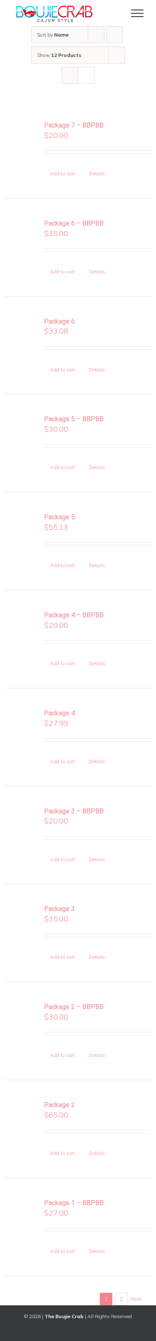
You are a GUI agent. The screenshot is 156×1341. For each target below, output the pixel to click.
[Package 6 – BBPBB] (21, 236)
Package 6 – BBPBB (74, 223)
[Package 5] (21, 530)
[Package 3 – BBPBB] (21, 824)
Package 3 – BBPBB (74, 811)
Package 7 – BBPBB (74, 125)
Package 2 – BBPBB (74, 1007)
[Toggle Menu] (137, 13)
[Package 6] (21, 334)
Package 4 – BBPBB (74, 615)
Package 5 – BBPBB (74, 419)
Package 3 (59, 909)
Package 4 (59, 713)
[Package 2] (21, 1118)
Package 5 (59, 517)
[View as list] (86, 75)
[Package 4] (21, 726)
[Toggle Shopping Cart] (109, 13)
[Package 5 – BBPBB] (21, 432)
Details (97, 173)
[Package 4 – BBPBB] (21, 628)
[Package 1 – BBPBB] (21, 1216)
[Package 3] (21, 922)
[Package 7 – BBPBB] (21, 138)
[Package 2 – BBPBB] (21, 1020)
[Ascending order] (114, 34)
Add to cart (62, 173)
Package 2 (59, 1105)
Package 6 (59, 321)
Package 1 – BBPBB (74, 1203)
